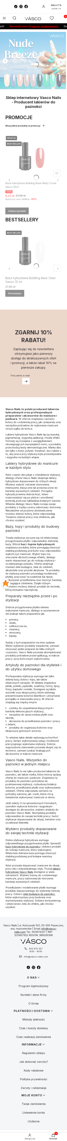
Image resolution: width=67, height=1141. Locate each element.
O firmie (34, 1003)
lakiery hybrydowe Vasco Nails (32, 870)
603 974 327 (36, 948)
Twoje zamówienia (34, 1104)
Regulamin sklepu (33, 1053)
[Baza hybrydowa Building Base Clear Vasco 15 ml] (33, 251)
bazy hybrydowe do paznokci (22, 846)
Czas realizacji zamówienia (33, 1037)
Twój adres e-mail (20, 375)
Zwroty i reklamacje (33, 1088)
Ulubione (34, 1121)
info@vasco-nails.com (36, 956)
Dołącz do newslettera (26, 381)
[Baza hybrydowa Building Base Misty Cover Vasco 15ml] (33, 156)
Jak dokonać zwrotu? (33, 1061)
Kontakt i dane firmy (33, 994)
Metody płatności (33, 1019)
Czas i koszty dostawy (33, 1028)
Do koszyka (14, 293)
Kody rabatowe (33, 1070)
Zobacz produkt (17, 211)
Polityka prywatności (33, 1079)
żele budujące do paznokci (39, 894)
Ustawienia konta (33, 1112)
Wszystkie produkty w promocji (22, 125)
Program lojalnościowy (37, 26)
